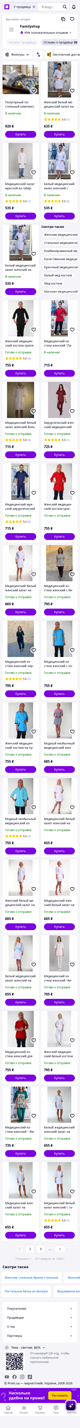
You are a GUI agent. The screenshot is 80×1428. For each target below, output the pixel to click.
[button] (20, 134)
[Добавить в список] (33, 90)
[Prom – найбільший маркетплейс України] (7, 7)
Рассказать (60, 1395)
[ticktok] (29, 1376)
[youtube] (6, 1376)
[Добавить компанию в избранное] (72, 19)
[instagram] (22, 1376)
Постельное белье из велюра (26, 1291)
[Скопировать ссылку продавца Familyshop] (63, 19)
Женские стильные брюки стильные (31, 1277)
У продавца (22, 7)
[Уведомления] (73, 6)
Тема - (21, 1347)
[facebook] (14, 1376)
